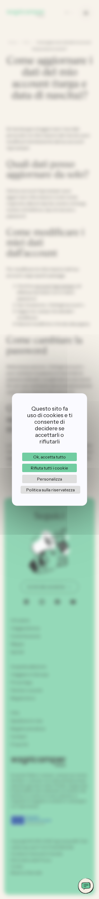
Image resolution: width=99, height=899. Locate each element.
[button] (86, 886)
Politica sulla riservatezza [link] (50, 489)
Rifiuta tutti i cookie (49, 468)
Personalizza (49, 479)
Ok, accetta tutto (49, 456)
